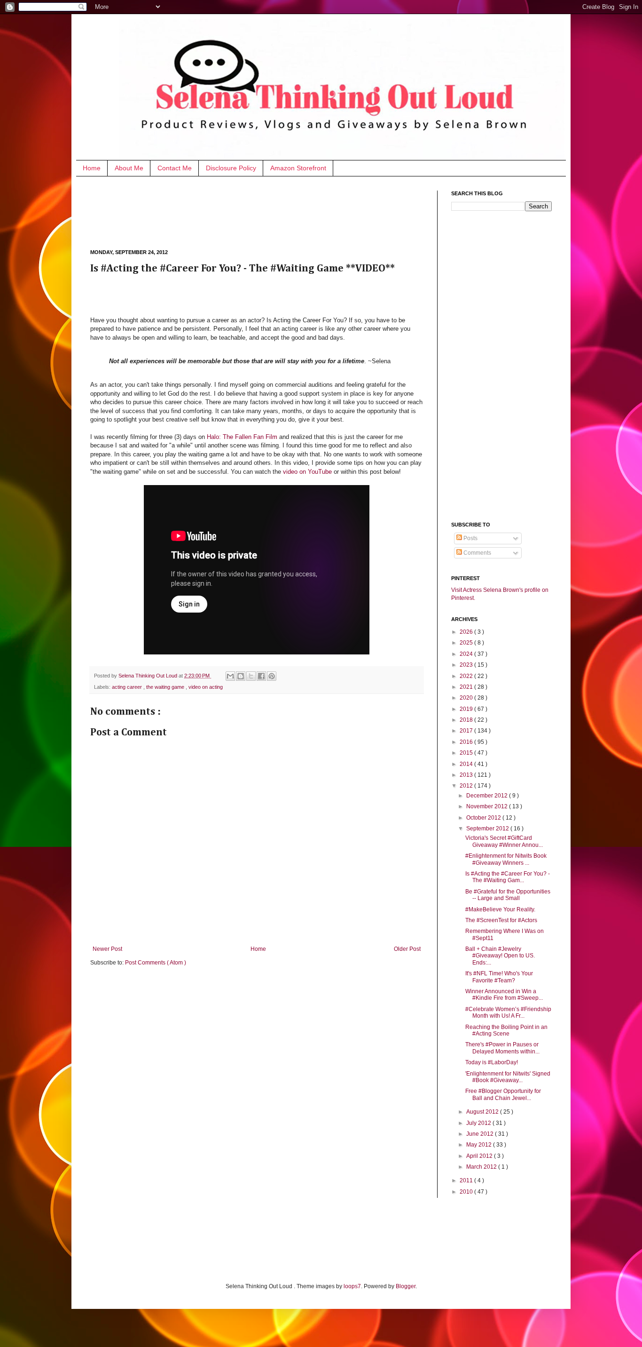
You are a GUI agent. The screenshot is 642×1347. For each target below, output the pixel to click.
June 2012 (480, 1134)
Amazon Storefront (298, 168)
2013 (467, 775)
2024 (467, 654)
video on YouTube (307, 471)
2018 (467, 720)
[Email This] (230, 676)
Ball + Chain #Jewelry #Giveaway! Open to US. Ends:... (500, 956)
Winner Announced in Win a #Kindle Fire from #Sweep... (504, 994)
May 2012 (479, 1144)
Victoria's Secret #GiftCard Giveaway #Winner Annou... (504, 841)
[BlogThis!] (240, 676)
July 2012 (479, 1123)
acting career (127, 687)
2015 (467, 752)
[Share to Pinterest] (271, 676)
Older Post (407, 949)
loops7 (352, 1286)
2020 (467, 697)
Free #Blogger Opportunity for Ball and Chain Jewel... (503, 1094)
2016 (467, 742)
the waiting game (166, 687)
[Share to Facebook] (261, 676)
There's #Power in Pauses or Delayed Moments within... (502, 1047)
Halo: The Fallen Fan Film (242, 436)
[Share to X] (251, 676)
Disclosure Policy (231, 168)
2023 (467, 665)
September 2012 (488, 828)
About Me (129, 168)
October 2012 (484, 817)
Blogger (405, 1286)
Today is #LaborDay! (491, 1062)
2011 (467, 1180)
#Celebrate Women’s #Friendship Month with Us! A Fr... (508, 1012)
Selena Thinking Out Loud (148, 675)
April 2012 (480, 1156)
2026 (467, 632)
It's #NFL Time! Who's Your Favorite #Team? (499, 976)
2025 (467, 642)
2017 (467, 730)
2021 (467, 687)
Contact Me (174, 168)
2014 (467, 764)
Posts (470, 538)
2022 (467, 676)
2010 (467, 1191)
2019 (467, 709)
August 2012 (483, 1111)
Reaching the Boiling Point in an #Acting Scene (506, 1030)
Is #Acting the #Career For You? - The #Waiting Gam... (507, 877)
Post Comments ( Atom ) (155, 962)
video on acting (205, 687)
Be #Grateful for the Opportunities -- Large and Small (507, 894)
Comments (476, 553)
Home (92, 168)
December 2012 (487, 795)
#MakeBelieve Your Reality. (500, 909)
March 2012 (482, 1167)
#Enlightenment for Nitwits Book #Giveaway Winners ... (506, 859)
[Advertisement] (261, 212)
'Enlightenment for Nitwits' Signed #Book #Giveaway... (507, 1077)
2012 (467, 785)
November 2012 (487, 806)
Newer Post (107, 949)
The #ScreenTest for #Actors (501, 920)
